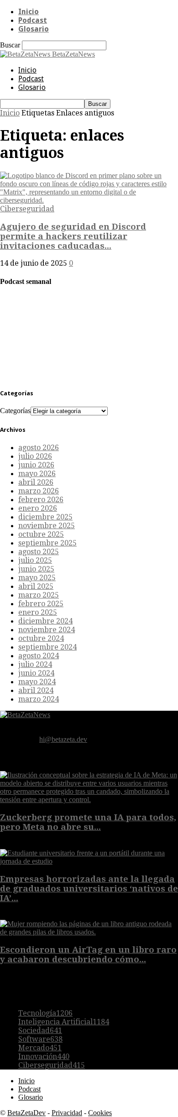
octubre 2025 (41, 534)
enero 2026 (37, 508)
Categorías (15, 410)
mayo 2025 (37, 577)
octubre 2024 (41, 638)
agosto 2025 (38, 551)
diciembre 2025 (45, 517)
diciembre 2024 (45, 621)
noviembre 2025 (46, 525)
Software (40, 1039)
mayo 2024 (37, 681)
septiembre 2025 (47, 543)
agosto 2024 (38, 655)
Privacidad (67, 1113)
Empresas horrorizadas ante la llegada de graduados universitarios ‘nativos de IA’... (89, 888)
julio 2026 (35, 456)
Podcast (32, 20)
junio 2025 (36, 569)
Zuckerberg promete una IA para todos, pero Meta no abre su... (88, 822)
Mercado (40, 1048)
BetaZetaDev (26, 1113)
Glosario (33, 29)
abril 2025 (35, 586)
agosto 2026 (38, 447)
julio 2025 (35, 560)
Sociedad (40, 1030)
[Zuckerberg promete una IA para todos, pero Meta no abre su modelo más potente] (89, 799)
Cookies (100, 1113)
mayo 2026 (37, 473)
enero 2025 (37, 612)
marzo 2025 (38, 595)
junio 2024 (36, 673)
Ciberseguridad (27, 209)
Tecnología (45, 1013)
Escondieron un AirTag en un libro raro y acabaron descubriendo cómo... (88, 954)
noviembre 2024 (46, 629)
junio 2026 (36, 465)
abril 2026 (35, 482)
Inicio (28, 11)
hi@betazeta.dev (63, 739)
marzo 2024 (38, 699)
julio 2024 (35, 664)
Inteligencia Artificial (63, 1021)
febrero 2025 (40, 603)
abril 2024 (35, 690)
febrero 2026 (40, 499)
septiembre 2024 (47, 647)
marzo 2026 (38, 491)
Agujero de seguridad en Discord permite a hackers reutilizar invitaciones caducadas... (73, 236)
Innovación (43, 1056)
